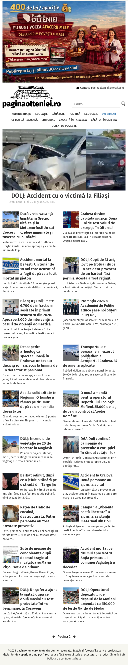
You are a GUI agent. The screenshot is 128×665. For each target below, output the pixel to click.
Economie (91, 114)
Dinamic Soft (117, 654)
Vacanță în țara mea (73, 120)
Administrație (21, 114)
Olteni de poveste (64, 126)
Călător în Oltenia (104, 120)
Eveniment (109, 114)
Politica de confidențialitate (64, 658)
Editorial (48, 120)
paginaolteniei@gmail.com (107, 87)
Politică (74, 114)
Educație (41, 114)
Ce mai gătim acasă (24, 120)
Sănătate (58, 114)
